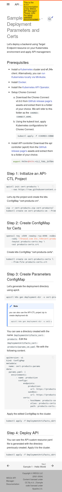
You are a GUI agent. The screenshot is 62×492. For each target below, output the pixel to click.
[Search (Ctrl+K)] (49, 19)
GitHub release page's (40, 101)
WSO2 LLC (38, 473)
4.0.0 (38, 19)
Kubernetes (26, 69)
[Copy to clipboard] (50, 136)
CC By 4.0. (29, 482)
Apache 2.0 (37, 488)
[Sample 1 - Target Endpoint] (11, 465)
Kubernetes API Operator (35, 87)
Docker (22, 82)
